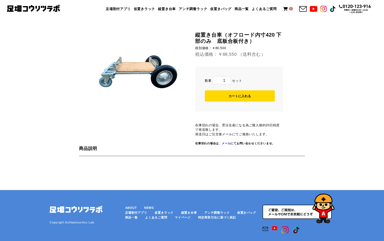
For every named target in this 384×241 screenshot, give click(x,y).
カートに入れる (240, 96)
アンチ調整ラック (193, 9)
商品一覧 (242, 9)
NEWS (149, 207)
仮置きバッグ (221, 9)
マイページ (183, 217)
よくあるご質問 (264, 9)
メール (226, 143)
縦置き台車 (167, 9)
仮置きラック (144, 9)
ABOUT (131, 207)
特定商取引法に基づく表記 (217, 217)
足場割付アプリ (118, 9)
